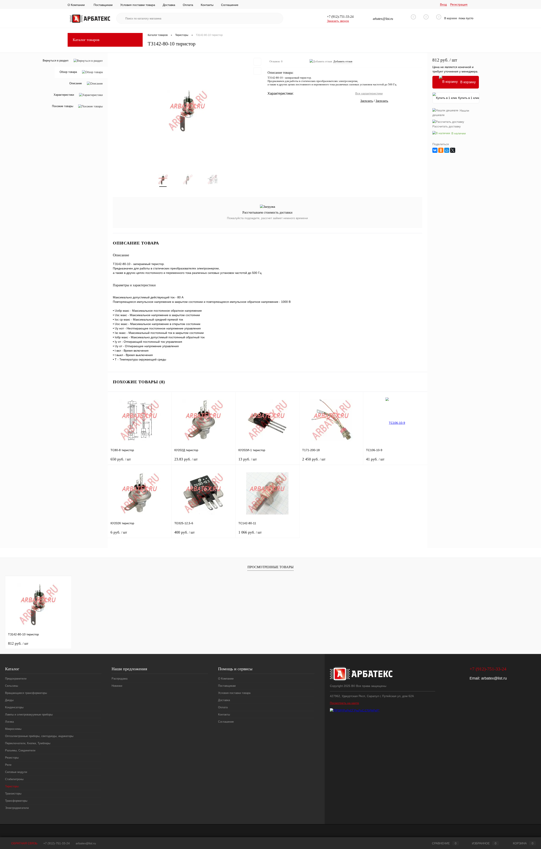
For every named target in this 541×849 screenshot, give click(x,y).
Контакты (207, 5)
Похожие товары (62, 106)
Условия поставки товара (137, 5)
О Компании (76, 5)
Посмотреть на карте (344, 703)
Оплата (188, 5)
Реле (8, 764)
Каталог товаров (86, 40)
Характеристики (64, 95)
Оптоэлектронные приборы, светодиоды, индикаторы (39, 736)
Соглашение (229, 5)
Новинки (117, 685)
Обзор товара (68, 72)
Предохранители (15, 678)
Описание (75, 83)
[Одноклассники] (440, 150)
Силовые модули (16, 772)
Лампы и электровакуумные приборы (29, 714)
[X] (452, 150)
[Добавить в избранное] (257, 62)
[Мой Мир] (446, 150)
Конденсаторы (14, 707)
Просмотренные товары (270, 567)
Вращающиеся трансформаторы (26, 693)
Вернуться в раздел (55, 60)
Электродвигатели (17, 807)
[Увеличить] (187, 111)
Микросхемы (13, 728)
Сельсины (11, 685)
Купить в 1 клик (468, 98)
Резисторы (12, 757)
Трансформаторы (16, 800)
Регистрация (458, 4)
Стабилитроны (14, 779)
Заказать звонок (338, 21)
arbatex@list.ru (494, 678)
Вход (443, 4)
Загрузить (366, 100)
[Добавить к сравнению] (257, 71)
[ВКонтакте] (434, 150)
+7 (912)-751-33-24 (56, 843)
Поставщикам (103, 5)
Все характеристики (369, 93)
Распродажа (119, 678)
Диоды (9, 700)
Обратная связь (23, 843)
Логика (9, 721)
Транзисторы (13, 793)
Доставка (169, 5)
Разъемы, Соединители (20, 750)
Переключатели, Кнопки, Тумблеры (27, 743)
